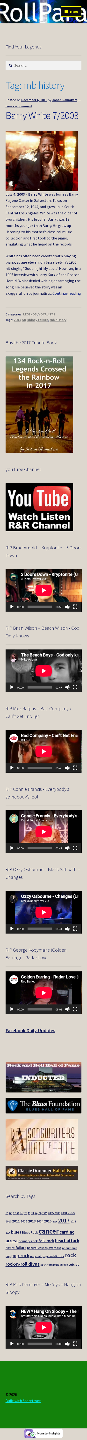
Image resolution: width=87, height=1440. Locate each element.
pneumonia (69, 1248)
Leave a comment (19, 106)
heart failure (16, 1247)
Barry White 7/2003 (42, 115)
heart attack (67, 1240)
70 (25, 1213)
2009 (71, 1212)
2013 (32, 1221)
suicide (74, 1265)
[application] (44, 590)
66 (10, 1213)
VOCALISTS (46, 314)
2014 (39, 1221)
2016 (54, 1221)
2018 (73, 1221)
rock (70, 1255)
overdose (54, 1248)
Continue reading (66, 293)
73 (32, 1213)
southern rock (49, 1264)
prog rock (36, 1256)
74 (36, 1213)
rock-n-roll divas (23, 1264)
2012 (24, 1221)
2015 (48, 1221)
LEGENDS (30, 314)
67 (14, 1213)
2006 (57, 1213)
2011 (16, 1221)
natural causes (37, 1248)
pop (8, 1256)
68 (17, 1213)
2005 (51, 1213)
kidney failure (37, 320)
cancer (49, 1231)
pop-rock (20, 1255)
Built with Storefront (23, 1400)
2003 (17, 320)
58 (24, 320)
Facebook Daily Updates (30, 1030)
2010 (8, 1221)
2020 (8, 1232)
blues (16, 1232)
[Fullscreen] (75, 606)
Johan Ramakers (64, 100)
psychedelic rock (53, 1256)
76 (40, 1213)
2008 (64, 1213)
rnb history (58, 320)
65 (7, 1213)
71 (29, 1213)
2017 (64, 1220)
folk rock (46, 1240)
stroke (63, 1264)
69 (21, 1212)
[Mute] (67, 606)
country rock (28, 1241)
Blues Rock (30, 1232)
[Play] (11, 606)
